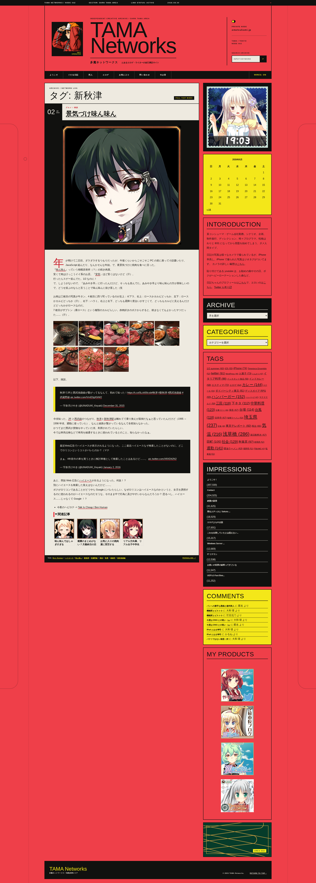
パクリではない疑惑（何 (217, 639)
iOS (229, 368)
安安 (97, 274)
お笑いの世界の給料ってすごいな (222, 565)
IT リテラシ (212, 554)
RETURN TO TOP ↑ (258, 873)
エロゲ (106, 75)
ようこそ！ (212, 479)
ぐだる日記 (73, 75)
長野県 (248, 449)
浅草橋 (236, 434)
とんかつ (257, 374)
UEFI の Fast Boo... (215, 575)
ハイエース (85, 480)
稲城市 (112, 558)
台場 (246, 409)
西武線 (78, 418)
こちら (240, 264)
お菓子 (245, 373)
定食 (221, 426)
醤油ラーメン (233, 448)
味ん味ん (61, 269)
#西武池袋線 (174, 392)
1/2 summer (215, 368)
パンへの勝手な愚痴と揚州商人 (220, 606)
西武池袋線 (121, 558)
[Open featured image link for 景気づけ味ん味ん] (122, 185)
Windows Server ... (215, 543)
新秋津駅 (109, 418)
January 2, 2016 (111, 467)
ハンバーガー (228, 396)
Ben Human (58, 558)
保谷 (234, 410)
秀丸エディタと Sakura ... (218, 511)
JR (69, 418)
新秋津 (86, 558)
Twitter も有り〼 (223, 287)
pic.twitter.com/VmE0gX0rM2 (86, 397)
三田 (223, 403)
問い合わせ (144, 75)
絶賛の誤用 (212, 501)
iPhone (240, 368)
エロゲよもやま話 (215, 522)
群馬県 (259, 442)
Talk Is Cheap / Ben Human (92, 507)
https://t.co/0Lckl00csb (139, 392)
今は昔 (163, 75)
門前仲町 (259, 449)
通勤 (215, 448)
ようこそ (54, 75)
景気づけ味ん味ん (91, 113)
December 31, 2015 (113, 405)
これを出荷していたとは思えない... (222, 533)
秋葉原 (246, 441)
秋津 (99, 418)
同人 (91, 75)
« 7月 (209, 210)
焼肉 (101, 558)
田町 (214, 441)
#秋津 (154, 392)
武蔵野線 (94, 558)
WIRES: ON (260, 75)
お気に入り (124, 75)
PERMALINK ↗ (189, 558)
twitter (218, 373)
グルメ (69, 107)
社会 (230, 441)
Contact (211, 490)
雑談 (76, 107)
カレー (252, 385)
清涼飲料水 (258, 435)
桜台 (256, 426)
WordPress (232, 374)
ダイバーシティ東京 (229, 390)
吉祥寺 (221, 417)
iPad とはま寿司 (214, 630)
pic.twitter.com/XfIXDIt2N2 (162, 458)
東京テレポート (238, 425)
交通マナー (222, 410)
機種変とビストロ (215, 611)
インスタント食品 (238, 379)
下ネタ (241, 403)
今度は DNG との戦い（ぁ (218, 620)
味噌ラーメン (235, 418)
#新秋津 (162, 392)
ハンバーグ (252, 397)
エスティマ (220, 385)
